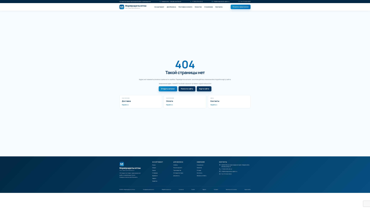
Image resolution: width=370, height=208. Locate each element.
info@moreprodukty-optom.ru (221, 1)
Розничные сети (177, 168)
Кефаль (154, 178)
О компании (208, 7)
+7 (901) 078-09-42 (197, 1)
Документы (176, 176)
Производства (177, 170)
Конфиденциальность (148, 189)
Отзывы (199, 170)
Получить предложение (240, 7)
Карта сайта (204, 89)
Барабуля (155, 176)
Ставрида (155, 173)
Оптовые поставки (178, 173)
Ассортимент (159, 7)
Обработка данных (166, 189)
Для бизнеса (171, 7)
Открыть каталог (168, 89)
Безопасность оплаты (231, 189)
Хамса (154, 170)
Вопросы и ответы (201, 176)
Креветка (154, 181)
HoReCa (175, 165)
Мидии (154, 168)
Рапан (154, 165)
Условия (216, 189)
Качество (198, 7)
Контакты (218, 7)
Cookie (193, 189)
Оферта (204, 189)
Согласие (181, 189)
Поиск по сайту (187, 89)
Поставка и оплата (185, 7)
